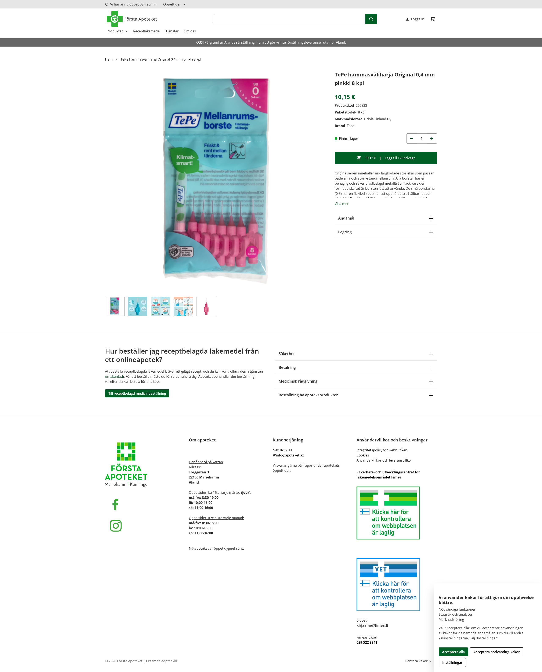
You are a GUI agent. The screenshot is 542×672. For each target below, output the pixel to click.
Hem (109, 59)
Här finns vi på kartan (206, 462)
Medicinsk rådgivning (298, 381)
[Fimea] (397, 513)
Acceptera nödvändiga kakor (496, 652)
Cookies (363, 455)
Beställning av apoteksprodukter (308, 394)
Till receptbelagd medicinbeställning (137, 393)
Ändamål (346, 218)
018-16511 (284, 450)
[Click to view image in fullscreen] (215, 181)
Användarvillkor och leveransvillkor (384, 460)
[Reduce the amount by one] (411, 138)
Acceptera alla (453, 652)
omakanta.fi (114, 376)
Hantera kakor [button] (417, 661)
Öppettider (172, 4)
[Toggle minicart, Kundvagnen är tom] (432, 19)
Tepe (351, 125)
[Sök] (371, 19)
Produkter (115, 31)
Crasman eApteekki (161, 661)
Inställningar (452, 662)
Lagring (345, 231)
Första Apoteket (140, 19)
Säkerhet (287, 353)
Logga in (417, 19)
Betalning (287, 367)
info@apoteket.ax (290, 455)
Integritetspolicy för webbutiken (382, 450)
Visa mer (342, 203)
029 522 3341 (367, 642)
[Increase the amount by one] (432, 138)
